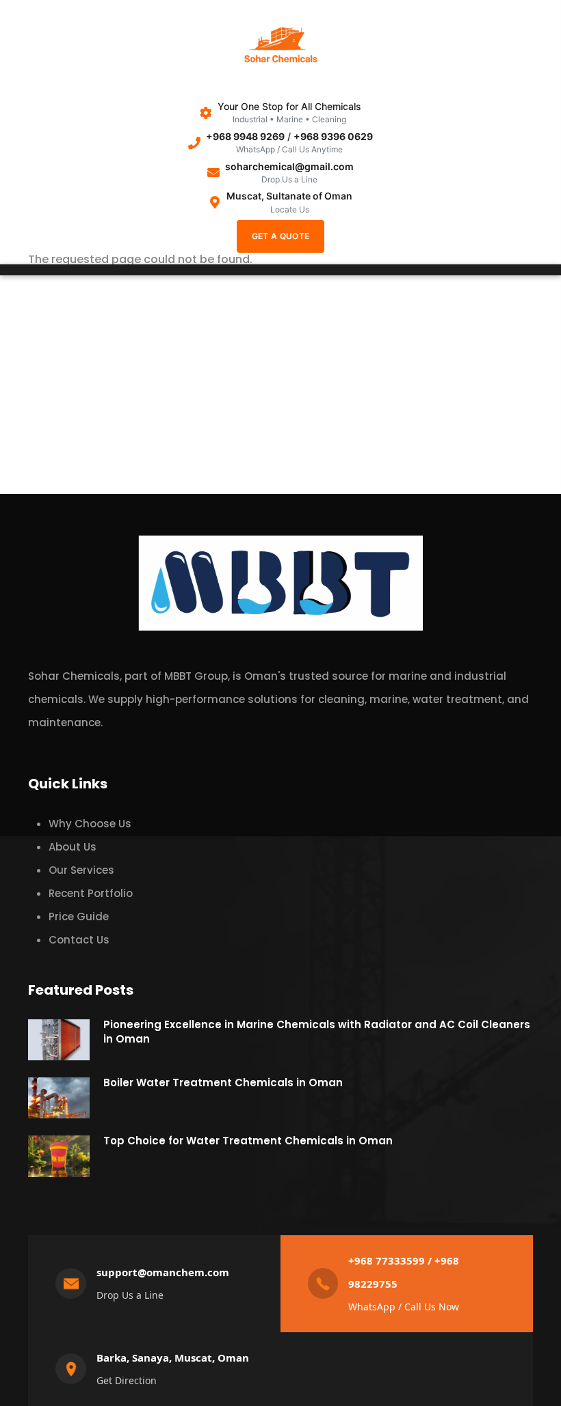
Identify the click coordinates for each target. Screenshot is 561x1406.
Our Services (81, 870)
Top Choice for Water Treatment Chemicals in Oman (248, 1140)
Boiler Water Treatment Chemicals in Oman (223, 1082)
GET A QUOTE (280, 236)
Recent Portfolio (91, 893)
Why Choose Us (90, 823)
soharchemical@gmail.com (289, 166)
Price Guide (79, 916)
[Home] (280, 48)
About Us (72, 847)
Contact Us (79, 940)
